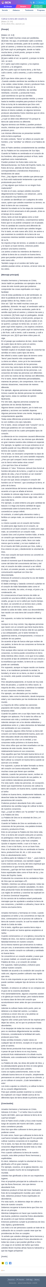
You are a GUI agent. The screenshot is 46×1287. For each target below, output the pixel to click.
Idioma (41, 2)
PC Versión (20, 1279)
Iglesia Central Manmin (25, 1283)
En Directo (8, 6)
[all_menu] (34, 2)
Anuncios (11, 1279)
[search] (31, 2)
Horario (23, 6)
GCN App (29, 1279)
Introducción (12, 1283)
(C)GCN (34, 1283)
